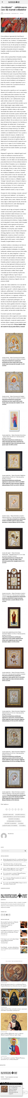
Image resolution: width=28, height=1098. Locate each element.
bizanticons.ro (20, 814)
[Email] (21, 809)
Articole (21, 13)
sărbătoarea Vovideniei (10, 825)
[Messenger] (10, 809)
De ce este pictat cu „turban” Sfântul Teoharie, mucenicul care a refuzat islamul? (14, 874)
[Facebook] (7, 809)
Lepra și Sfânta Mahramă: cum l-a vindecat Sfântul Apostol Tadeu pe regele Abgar (13, 869)
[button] (25, 851)
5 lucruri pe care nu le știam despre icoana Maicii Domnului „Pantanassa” (10, 940)
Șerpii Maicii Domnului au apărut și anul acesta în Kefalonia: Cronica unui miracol (10, 932)
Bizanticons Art (8, 814)
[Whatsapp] (18, 809)
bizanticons (11, 833)
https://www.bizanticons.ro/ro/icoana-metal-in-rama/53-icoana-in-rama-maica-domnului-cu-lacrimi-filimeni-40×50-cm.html (14, 520)
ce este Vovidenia (14, 819)
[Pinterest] (15, 809)
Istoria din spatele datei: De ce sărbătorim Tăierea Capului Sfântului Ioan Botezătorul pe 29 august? (15, 860)
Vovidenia (22, 825)
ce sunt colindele (10, 823)
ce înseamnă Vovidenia (14, 821)
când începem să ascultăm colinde (14, 816)
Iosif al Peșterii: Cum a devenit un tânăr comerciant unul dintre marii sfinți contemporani (14, 865)
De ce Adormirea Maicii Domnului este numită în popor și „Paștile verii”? (14, 879)
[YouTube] (7, 915)
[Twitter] (12, 809)
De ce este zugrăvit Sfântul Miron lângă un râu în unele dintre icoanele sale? (15, 883)
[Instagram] (4, 915)
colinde (20, 823)
